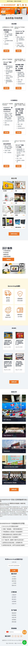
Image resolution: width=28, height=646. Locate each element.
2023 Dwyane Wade (10, 482)
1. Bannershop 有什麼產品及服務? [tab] (10, 526)
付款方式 (14, 603)
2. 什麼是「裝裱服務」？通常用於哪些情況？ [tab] (12, 529)
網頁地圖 (14, 622)
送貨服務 (14, 601)
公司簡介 (14, 576)
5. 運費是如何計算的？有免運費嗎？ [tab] (10, 537)
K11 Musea (7, 420)
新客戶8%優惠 (10, 1)
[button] (24, 642)
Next (27, 11)
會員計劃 (14, 617)
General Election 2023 (11, 467)
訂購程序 (14, 595)
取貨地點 (14, 615)
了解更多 (8, 259)
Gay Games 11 (8, 435)
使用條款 (14, 619)
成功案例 (14, 579)
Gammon (7, 451)
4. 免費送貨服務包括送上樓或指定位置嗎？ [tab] (11, 534)
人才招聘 (14, 583)
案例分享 (14, 585)
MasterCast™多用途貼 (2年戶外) (20, 33)
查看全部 (14, 382)
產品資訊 (14, 599)
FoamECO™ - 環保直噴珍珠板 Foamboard (7, 109)
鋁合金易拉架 (7, 144)
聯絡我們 (14, 613)
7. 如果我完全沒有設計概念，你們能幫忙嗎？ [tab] (12, 542)
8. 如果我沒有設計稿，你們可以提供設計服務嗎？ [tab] (13, 545)
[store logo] (8, 5)
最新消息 (14, 581)
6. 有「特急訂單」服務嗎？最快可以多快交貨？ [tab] (12, 539)
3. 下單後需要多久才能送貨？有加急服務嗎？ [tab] (12, 531)
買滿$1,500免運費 (17, 1)
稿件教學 (14, 597)
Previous (1, 11)
